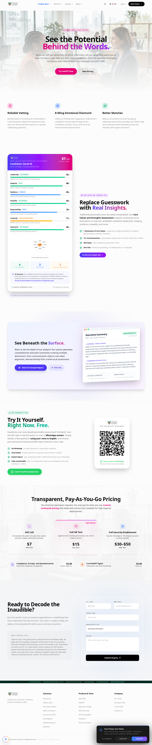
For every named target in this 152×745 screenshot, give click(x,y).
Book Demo (135, 4)
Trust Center (119, 707)
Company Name (90, 613)
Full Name (89, 602)
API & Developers (85, 715)
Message (88, 636)
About (78, 4)
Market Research (49, 723)
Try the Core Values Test (91, 255)
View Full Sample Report (32, 367)
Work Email (118, 602)
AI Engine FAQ (119, 703)
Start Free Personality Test (26, 472)
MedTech (46, 727)
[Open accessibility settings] (6, 739)
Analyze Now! (43, 4)
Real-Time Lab (84, 711)
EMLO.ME (82, 699)
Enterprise (47, 699)
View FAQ (57, 368)
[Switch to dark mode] (105, 4)
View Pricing (87, 71)
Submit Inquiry (111, 658)
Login (123, 4)
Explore (68, 4)
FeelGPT (82, 703)
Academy (82, 719)
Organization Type (92, 624)
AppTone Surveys (85, 707)
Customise (107, 739)
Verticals (57, 4)
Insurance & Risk (49, 715)
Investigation (48, 719)
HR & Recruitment (49, 707)
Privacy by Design (89, 682)
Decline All (123, 739)
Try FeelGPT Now (66, 71)
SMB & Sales (47, 703)
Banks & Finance (49, 711)
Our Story (117, 699)
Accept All (139, 739)
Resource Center (85, 723)
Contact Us (118, 711)
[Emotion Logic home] (12, 4)
